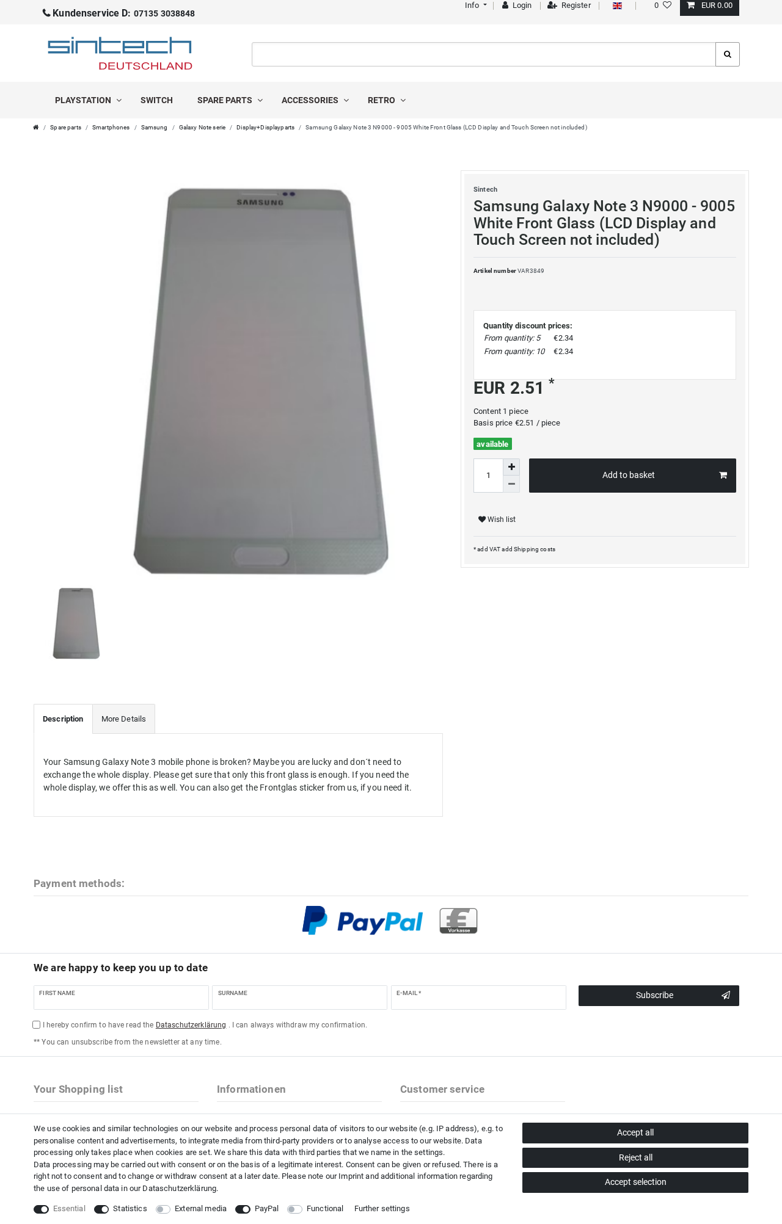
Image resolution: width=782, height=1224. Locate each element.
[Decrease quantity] (511, 484)
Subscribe (654, 995)
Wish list (501, 519)
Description (63, 718)
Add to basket (628, 475)
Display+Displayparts (265, 127)
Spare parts (225, 100)
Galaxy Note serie (202, 127)
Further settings (382, 1208)
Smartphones (111, 127)
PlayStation (84, 100)
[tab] (63, 719)
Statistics (130, 1208)
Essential (69, 1208)
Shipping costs (534, 549)
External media (201, 1208)
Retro (382, 100)
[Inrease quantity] (511, 467)
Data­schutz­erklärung (179, 1188)
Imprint (351, 1176)
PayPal (267, 1208)
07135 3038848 (124, 13)
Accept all (635, 1132)
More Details (124, 718)
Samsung (154, 127)
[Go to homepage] (36, 127)
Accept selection (636, 1182)
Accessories (311, 100)
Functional (325, 1208)
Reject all (635, 1157)
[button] (474, 5)
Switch (157, 100)
